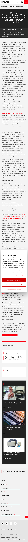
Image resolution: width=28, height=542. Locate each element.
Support (3, 480)
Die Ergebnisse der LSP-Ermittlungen (12, 113)
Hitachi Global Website (8, 530)
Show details (19, 275)
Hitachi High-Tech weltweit (7, 514)
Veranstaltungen (5, 495)
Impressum (3, 537)
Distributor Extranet (5, 506)
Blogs (20, 29)
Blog (2, 491)
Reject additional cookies (14, 289)
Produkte (3, 484)
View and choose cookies (13, 284)
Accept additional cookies (14, 280)
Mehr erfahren (7, 407)
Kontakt (3, 476)
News (2, 499)
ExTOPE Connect (5, 510)
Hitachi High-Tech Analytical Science (12, 6)
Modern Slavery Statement (19, 539)
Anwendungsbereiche (6, 488)
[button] (22, 2)
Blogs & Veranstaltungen (9, 29)
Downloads (3, 503)
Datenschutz (10, 537)
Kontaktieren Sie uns (10, 335)
